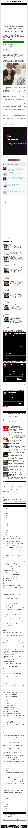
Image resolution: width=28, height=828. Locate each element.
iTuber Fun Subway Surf (10, 816)
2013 (5, 523)
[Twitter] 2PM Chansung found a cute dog (11, 768)
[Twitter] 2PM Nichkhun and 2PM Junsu (11, 559)
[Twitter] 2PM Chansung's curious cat (10, 763)
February (6, 800)
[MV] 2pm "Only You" (7, 680)
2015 (5, 519)
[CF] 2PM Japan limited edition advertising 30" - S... (13, 759)
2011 (5, 804)
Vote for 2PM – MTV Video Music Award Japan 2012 (13, 607)
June (5, 532)
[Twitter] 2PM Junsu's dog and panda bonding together (14, 766)
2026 (5, 508)
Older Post (22, 238)
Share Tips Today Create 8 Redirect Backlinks (13, 432)
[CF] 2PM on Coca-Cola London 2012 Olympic (12, 717)
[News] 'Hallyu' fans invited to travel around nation (13, 585)
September (6, 527)
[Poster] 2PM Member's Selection (10, 661)
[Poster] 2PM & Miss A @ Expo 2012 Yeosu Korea (13, 681)
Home (4, 54)
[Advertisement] (13, 14)
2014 (5, 521)
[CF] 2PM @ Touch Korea (14, 419)
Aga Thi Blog (19, 827)
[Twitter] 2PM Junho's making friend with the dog (13, 587)
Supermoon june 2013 (13, 460)
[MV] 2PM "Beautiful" (7, 612)
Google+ (14, 160)
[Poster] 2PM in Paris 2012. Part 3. (10, 694)
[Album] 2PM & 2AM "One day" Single (11, 623)
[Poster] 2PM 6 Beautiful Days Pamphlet (11, 536)
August (5, 528)
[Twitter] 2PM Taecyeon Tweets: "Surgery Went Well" (14, 618)
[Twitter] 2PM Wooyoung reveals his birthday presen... (14, 770)
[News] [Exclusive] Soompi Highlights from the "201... (14, 683)
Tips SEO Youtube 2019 (10, 814)
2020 (5, 513)
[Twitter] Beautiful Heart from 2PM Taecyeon (12, 578)
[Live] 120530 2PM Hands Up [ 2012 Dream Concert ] (14, 561)
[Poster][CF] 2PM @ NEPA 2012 (9, 700)
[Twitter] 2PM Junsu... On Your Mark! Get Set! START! (14, 600)
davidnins (24, 827)
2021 (5, 511)
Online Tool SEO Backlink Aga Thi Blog (13, 267)
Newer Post (6, 238)
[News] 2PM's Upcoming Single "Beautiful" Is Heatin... (14, 761)
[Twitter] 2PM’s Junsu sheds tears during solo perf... (13, 553)
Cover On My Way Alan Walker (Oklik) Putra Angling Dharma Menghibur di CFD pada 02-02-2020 (16, 295)
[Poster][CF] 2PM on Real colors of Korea (11, 713)
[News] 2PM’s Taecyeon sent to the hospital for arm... (14, 692)
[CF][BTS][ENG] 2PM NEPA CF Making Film (12, 728)
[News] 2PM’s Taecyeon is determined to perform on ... (14, 640)
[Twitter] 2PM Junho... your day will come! (11, 602)
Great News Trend (8, 280)
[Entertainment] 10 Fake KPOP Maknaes (11, 603)
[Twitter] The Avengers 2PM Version (10, 719)
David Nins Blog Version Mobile (10, 827)
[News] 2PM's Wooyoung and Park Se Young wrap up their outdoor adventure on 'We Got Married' (16, 454)
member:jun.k (20, 54)
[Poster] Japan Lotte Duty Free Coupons (11, 598)
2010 (5, 806)
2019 (5, 515)
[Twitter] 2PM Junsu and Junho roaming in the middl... (14, 627)
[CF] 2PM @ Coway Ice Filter (9, 625)
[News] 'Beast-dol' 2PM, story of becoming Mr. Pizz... (14, 638)
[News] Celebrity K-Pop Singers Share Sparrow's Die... (14, 730)
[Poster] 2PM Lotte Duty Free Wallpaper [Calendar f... (14, 543)
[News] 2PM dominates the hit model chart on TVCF (13, 775)
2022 (5, 510)
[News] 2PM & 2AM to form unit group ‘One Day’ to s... (14, 737)
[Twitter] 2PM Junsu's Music (8, 580)
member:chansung (13, 54)
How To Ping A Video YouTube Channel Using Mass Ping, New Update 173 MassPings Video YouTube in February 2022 (16, 270)
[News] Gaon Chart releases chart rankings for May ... (14, 541)
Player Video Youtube (8, 485)
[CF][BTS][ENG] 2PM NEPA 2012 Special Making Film (14, 649)
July (5, 530)
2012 (5, 525)
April (5, 796)
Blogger (16, 822)
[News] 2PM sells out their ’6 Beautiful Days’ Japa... (13, 755)
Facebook (10, 160)
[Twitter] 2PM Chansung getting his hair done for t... (13, 574)
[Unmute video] (14, 372)
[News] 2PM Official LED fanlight (9, 703)
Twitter (18, 160)
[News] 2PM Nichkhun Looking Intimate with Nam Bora (14, 715)
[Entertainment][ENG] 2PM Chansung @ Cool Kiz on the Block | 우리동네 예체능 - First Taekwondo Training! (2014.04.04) (16, 168)
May (5, 534)
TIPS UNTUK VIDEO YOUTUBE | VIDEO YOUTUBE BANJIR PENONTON (16, 306)
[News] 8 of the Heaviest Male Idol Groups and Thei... (14, 779)
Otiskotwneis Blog (8, 244)
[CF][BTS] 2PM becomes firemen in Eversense (12, 786)
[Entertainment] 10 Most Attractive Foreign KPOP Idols (14, 589)
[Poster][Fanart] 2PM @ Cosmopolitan (10, 593)
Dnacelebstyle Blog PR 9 (9, 292)
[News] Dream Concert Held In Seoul (10, 711)
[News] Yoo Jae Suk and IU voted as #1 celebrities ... (14, 735)
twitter (12, 55)
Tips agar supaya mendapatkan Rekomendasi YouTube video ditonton (16, 258)
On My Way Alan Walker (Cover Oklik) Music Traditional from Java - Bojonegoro (16, 282)
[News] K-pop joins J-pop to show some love (12, 721)
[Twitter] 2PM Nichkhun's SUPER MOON (11, 765)
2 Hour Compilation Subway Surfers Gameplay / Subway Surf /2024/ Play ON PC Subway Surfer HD (13, 331)
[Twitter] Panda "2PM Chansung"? (10, 572)
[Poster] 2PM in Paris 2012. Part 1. (10, 698)
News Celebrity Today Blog (10, 304)
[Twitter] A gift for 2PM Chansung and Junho (12, 722)
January (6, 802)
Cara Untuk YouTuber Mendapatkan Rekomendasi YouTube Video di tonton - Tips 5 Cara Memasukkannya (16, 247)
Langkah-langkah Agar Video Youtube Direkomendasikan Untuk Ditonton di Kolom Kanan (16, 318)
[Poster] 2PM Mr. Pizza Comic (9, 707)
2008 (5, 810)
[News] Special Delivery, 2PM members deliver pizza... (14, 659)
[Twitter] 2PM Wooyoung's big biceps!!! (11, 757)
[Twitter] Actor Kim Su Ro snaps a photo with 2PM (13, 781)
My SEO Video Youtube (9, 256)
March (5, 798)
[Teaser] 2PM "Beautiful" (8, 705)
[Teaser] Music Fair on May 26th (9, 654)
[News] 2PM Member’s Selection (9, 701)
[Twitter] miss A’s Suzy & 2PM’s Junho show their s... (14, 790)
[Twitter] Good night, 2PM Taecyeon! (10, 576)
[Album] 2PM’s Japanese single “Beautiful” (11, 788)
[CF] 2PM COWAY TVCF (8, 568)
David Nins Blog (14, 1)
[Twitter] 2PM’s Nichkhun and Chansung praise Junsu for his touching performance (14, 826)
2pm (7, 54)
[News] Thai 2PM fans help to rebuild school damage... (14, 777)
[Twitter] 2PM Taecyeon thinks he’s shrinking (12, 545)
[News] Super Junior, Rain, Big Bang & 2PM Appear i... (14, 566)
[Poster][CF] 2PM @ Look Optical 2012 (11, 563)
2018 (5, 517)
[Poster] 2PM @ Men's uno (8, 591)
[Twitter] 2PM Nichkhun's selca (9, 570)
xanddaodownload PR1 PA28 (10, 316)
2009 (5, 808)
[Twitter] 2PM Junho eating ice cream (10, 605)
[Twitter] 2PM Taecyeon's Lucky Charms (11, 564)
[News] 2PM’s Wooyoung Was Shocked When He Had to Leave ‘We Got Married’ (16, 474)
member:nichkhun (6, 55)
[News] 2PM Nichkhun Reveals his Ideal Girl (12, 709)
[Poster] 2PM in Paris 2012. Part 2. (10, 696)
